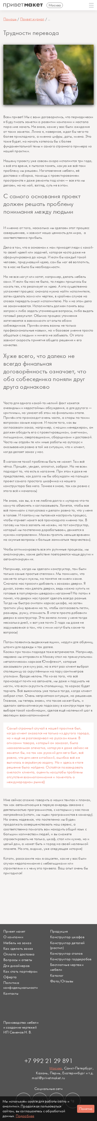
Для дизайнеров (16, 966)
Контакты (10, 993)
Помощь (10, 19)
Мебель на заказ (17, 943)
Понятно (85, 1109)
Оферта (10, 977)
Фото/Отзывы (61, 981)
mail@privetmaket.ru (48, 1078)
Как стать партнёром (20, 971)
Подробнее (25, 1116)
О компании (13, 937)
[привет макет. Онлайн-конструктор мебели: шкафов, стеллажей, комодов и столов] (23, 5)
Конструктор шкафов (67, 937)
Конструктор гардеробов (71, 959)
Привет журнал (32, 19)
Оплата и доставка (19, 954)
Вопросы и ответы (17, 960)
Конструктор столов (66, 953)
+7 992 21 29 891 (48, 1061)
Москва (55, 1068)
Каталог (57, 975)
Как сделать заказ (18, 948)
